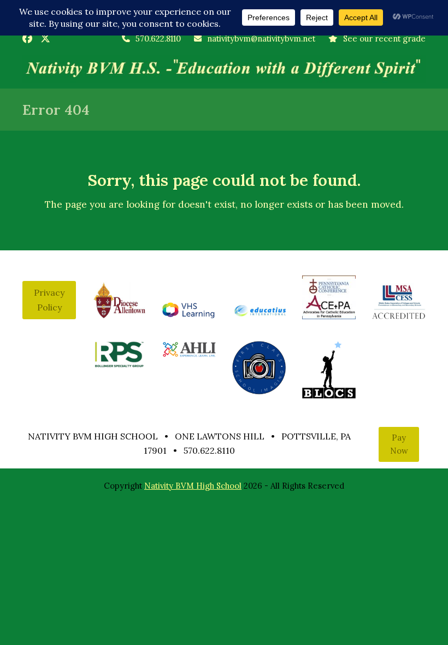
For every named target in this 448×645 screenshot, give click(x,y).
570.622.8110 (158, 38)
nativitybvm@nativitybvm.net (261, 38)
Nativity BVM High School (192, 485)
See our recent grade (384, 38)
